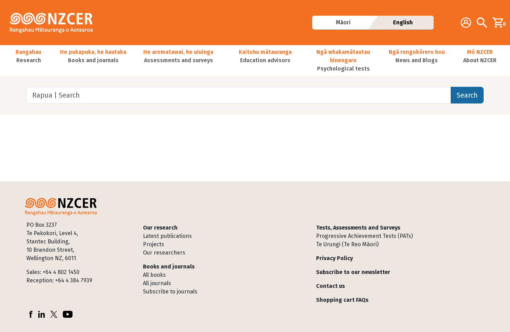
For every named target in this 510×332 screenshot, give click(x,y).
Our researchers (164, 252)
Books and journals (169, 266)
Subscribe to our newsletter (353, 272)
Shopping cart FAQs (342, 300)
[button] (28, 60)
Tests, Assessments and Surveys (358, 227)
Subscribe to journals (170, 291)
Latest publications (167, 236)
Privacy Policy (334, 258)
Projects (153, 244)
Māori (342, 22)
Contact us (330, 286)
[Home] (54, 22)
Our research (160, 227)
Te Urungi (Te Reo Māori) (347, 244)
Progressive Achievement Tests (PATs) (364, 236)
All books (154, 275)
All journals (157, 283)
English (403, 22)
